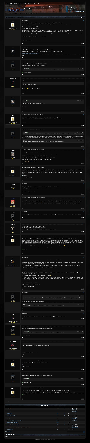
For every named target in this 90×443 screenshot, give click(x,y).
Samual (57, 422)
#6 (83, 114)
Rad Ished (13, 184)
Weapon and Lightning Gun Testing (11, 415)
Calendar (30, 3)
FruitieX (13, 97)
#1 (83, 20)
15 (64, 413)
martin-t (75, 409)
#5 (83, 97)
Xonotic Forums (8, 13)
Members (25, 3)
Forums (16, 3)
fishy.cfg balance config (10, 429)
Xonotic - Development (21, 13)
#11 (83, 197)
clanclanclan (13, 78)
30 (64, 411)
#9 (83, 167)
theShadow (75, 425)
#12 (83, 211)
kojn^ (13, 21)
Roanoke (13, 61)
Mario (57, 413)
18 (64, 415)
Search (20, 3)
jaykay (13, 212)
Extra (37, 3)
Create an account (81, 11)
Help (34, 3)
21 (64, 424)
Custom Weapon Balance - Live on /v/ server (13, 411)
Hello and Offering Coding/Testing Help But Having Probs (14, 420)
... (57, 429)
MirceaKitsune (76, 427)
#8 (83, 149)
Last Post (73, 409)
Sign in (75, 11)
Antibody (43, 197)
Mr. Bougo (75, 418)
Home (7, 3)
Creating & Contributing (14, 13)
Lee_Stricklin (13, 341)
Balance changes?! (9, 413)
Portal (11, 3)
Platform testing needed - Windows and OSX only (13, 424)
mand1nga (57, 424)
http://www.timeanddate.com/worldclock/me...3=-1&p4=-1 (30, 53)
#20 (83, 360)
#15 (83, 257)
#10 (83, 183)
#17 (83, 313)
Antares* (57, 411)
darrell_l (57, 420)
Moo (13, 47)
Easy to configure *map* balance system (12, 422)
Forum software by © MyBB (38, 439)
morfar (13, 224)
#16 (83, 292)
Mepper (75, 420)
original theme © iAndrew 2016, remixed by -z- (49, 439)
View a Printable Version (9, 431)
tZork (13, 314)
